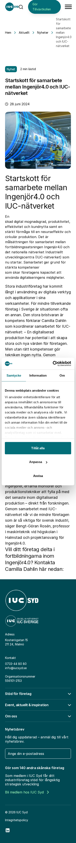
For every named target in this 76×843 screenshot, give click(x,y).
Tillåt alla (38, 448)
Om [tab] (62, 375)
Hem (8, 32)
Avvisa (38, 475)
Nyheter (42, 32)
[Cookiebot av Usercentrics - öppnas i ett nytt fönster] (53, 363)
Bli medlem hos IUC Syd (24, 792)
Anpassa (35, 462)
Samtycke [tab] (14, 375)
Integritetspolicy (16, 820)
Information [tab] (38, 375)
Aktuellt (24, 32)
